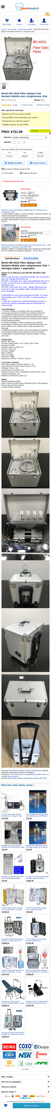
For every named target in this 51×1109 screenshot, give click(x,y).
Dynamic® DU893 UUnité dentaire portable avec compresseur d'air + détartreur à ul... (13, 1034)
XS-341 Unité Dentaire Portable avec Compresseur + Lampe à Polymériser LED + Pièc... (12, 909)
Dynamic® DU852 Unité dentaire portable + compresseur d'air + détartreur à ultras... (12, 940)
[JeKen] (9, 1055)
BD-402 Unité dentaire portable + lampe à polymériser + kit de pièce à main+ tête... (37, 971)
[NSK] (25, 1055)
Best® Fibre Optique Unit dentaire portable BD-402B (27, 778)
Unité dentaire (11, 29)
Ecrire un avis (28, 105)
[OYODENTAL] (41, 1096)
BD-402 (4, 277)
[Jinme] (41, 1063)
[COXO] (25, 1047)
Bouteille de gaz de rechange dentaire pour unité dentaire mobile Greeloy (13, 847)
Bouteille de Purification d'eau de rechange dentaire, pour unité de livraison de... (37, 847)
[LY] (9, 1063)
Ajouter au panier (31, 1105)
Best (42, 100)
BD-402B (5, 287)
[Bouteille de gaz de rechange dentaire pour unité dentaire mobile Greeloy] (13, 832)
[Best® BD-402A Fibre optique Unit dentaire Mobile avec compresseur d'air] (4, 86)
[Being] (9, 1047)
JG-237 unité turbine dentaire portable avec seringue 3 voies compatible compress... (12, 815)
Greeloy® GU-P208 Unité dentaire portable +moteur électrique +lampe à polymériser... (37, 878)
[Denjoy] (41, 1047)
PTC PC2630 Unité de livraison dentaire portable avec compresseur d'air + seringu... (36, 940)
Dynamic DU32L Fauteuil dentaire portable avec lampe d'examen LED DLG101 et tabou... (37, 1003)
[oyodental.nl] (25, 1098)
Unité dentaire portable (25, 29)
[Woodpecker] (41, 1055)
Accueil (3, 29)
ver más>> (25, 1069)
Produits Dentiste (31, 771)
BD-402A (5, 281)
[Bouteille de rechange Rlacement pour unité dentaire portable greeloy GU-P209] (13, 864)
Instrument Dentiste (31, 1101)
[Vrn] (25, 1063)
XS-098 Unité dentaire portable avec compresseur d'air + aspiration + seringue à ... (36, 909)
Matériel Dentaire (18, 771)
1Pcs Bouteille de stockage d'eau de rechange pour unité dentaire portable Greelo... (37, 815)
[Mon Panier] (5, 1106)
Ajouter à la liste (44, 105)
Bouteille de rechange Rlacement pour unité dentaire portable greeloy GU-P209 (12, 878)
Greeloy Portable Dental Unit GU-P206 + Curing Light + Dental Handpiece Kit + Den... (13, 971)
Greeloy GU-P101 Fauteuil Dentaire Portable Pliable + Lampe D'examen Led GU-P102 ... (13, 1003)
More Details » (38, 251)
